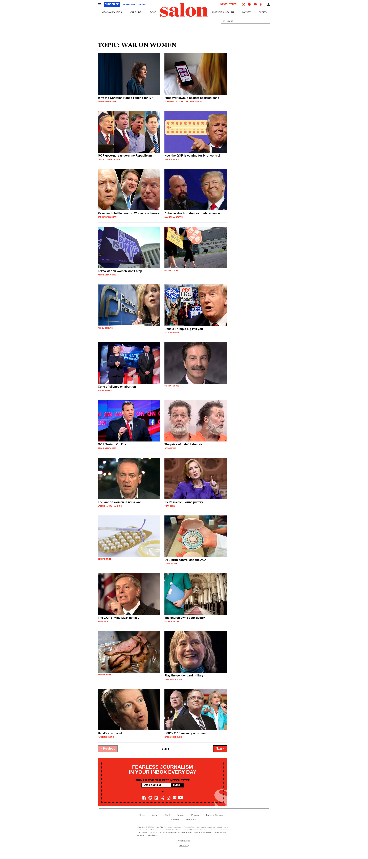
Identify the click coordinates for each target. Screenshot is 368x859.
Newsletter (228, 4)
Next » (220, 748)
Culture (135, 12)
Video (263, 12)
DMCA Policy (184, 846)
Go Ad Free (191, 820)
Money (246, 12)
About (155, 815)
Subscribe (112, 4)
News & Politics (112, 12)
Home (142, 815)
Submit (177, 785)
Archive (175, 820)
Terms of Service (214, 815)
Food (153, 12)
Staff (167, 815)
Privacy (195, 815)
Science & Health (222, 12)
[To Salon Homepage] (184, 10)
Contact (180, 815)
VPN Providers (184, 841)
